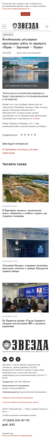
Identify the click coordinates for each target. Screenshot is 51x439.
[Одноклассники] (25, 134)
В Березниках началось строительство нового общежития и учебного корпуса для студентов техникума (24, 213)
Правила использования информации (17, 398)
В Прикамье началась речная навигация (19, 151)
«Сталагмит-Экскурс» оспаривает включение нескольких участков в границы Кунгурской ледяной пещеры (25, 268)
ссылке (36, 118)
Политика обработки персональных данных (20, 402)
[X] (31, 134)
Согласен (25, 14)
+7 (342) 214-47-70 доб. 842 (15, 422)
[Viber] (35, 134)
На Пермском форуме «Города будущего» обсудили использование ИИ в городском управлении (23, 324)
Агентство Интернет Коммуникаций (17, 436)
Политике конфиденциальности (16, 9)
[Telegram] (28, 134)
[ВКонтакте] (21, 134)
